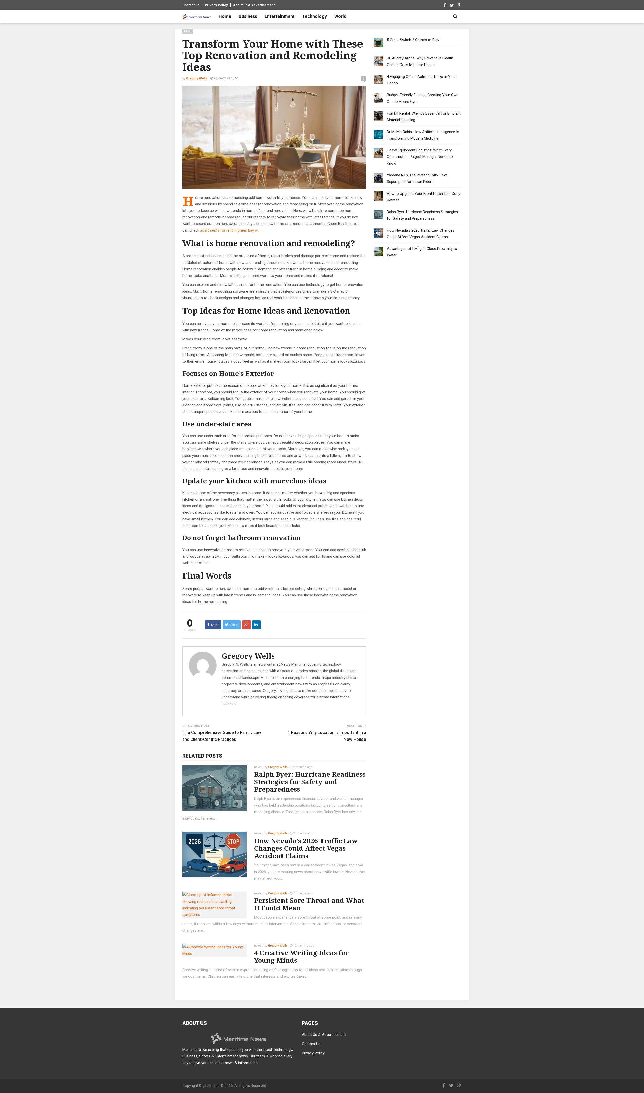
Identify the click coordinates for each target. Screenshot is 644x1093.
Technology (314, 16)
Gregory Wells (248, 656)
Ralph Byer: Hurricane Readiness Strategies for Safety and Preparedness (310, 781)
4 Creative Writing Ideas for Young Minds (301, 956)
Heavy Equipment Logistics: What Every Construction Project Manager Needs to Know (420, 157)
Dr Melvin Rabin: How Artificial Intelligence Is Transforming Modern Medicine (423, 135)
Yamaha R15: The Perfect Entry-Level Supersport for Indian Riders (417, 178)
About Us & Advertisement (254, 5)
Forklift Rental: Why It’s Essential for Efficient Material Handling (424, 116)
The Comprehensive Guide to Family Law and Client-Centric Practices (221, 736)
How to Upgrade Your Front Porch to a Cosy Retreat (423, 196)
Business (248, 16)
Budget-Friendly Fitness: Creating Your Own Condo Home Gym (422, 98)
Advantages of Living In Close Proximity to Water (422, 252)
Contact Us (190, 5)
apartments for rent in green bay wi (229, 230)
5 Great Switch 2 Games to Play (413, 40)
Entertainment (280, 16)
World (340, 16)
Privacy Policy (216, 5)
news (187, 31)
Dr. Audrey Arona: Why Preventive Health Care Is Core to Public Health (420, 61)
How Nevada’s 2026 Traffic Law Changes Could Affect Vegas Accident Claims (306, 848)
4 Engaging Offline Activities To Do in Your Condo (421, 79)
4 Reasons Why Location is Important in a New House (326, 736)
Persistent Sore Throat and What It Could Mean (309, 904)
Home (225, 16)
